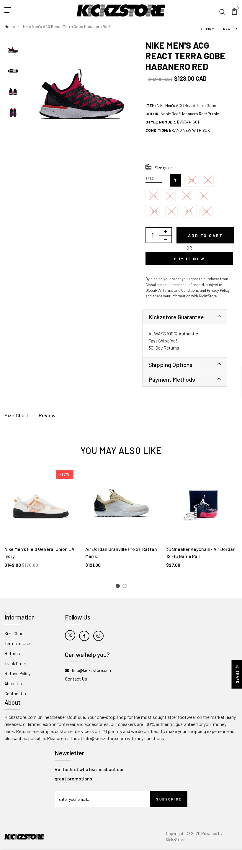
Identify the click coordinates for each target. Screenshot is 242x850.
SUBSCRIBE (169, 799)
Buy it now (189, 258)
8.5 (153, 195)
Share (238, 677)
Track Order (15, 663)
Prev (210, 28)
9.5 (186, 195)
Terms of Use (17, 643)
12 (206, 211)
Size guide (164, 167)
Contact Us (15, 693)
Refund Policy (17, 673)
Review (47, 415)
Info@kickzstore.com (92, 670)
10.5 (154, 211)
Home (9, 26)
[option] (13, 50)
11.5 (188, 211)
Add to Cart (205, 235)
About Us (13, 683)
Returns (12, 653)
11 (171, 211)
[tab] (185, 317)
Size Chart (16, 415)
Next (227, 28)
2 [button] (126, 587)
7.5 (191, 180)
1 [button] (118, 587)
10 (203, 195)
